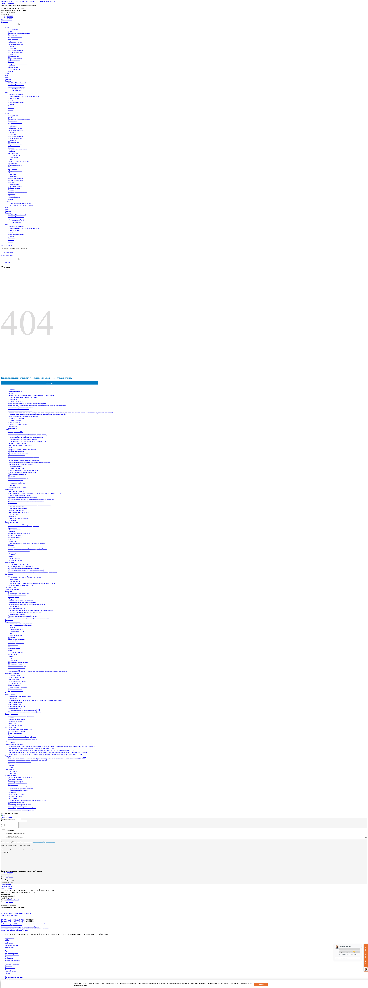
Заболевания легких (15, 704)
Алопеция (11, 547)
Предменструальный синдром (18, 790)
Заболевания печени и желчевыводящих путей (23, 461)
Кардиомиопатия (14, 581)
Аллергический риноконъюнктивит (20, 411)
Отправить (5, 852)
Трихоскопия (12, 528)
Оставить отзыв (6, 884)
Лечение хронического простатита (19, 762)
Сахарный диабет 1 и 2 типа (17, 783)
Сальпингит (12, 520)
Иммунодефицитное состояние (18, 564)
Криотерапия (12, 771)
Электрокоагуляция (14, 558)
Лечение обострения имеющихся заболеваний (23, 568)
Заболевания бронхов (15, 702)
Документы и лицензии (16, 94)
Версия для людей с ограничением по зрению (16, 913)
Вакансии (11, 106)
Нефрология (12, 48)
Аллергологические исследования (19, 203)
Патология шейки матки (16, 507)
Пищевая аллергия (14, 420)
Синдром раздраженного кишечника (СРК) (22, 472)
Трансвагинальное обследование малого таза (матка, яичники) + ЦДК (31, 748)
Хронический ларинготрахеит (18, 662)
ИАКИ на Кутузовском (16, 89)
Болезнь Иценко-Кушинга (16, 794)
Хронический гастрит (15, 480)
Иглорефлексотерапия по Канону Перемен (22, 737)
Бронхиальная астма (15, 391)
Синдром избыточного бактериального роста (23, 470)
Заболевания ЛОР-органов (17, 706)
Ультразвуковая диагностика (17, 150)
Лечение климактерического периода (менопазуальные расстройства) (31, 499)
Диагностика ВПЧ (14, 514)
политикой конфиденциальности (44, 842)
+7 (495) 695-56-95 (7, 16)
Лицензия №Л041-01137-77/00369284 (13, 919)
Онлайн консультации (15, 52)
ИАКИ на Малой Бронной (17, 83)
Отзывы (11, 104)
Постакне (11, 555)
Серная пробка (13, 654)
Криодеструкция (13, 553)
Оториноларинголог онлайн (17, 687)
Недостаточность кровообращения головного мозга (25, 612)
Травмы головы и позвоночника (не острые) (22, 616)
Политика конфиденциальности (11, 925)
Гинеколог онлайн (14, 679)
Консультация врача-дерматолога (19, 524)
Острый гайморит (14, 641)
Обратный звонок (6, 20)
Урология (11, 66)
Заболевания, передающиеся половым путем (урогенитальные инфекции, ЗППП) (35, 493)
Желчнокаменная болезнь (16, 455)
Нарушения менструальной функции (20, 789)
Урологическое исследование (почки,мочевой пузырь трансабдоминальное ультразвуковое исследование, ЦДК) (45, 754)
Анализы (8, 73)
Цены (6, 75)
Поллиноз (11, 390)
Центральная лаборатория (16, 87)
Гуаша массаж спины (15, 735)
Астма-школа (12, 428)
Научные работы (13, 98)
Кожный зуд (12, 723)
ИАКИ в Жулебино (14, 91)
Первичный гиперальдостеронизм (19, 804)
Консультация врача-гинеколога (18, 491)
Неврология (12, 46)
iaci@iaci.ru (9, 877)
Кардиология (12, 41)
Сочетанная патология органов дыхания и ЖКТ (24, 710)
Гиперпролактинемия (15, 796)
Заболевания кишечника (16, 459)
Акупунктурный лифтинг (16, 731)
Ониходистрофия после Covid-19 (19, 533)
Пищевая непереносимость (17, 468)
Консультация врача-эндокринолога (20, 777)
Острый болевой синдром (16, 614)
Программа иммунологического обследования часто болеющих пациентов (32, 572)
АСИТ (10, 117)
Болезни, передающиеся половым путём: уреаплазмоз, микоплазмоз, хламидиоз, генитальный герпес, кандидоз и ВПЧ (47, 758)
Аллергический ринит (15, 629)
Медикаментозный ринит (16, 639)
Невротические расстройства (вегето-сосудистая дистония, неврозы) (30, 610)
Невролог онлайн (14, 685)
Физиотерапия (13, 67)
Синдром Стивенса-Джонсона (18, 424)
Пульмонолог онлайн (15, 689)
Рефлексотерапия (14, 60)
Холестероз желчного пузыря (18, 478)
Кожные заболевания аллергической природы (23, 416)
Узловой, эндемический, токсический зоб (22, 808)
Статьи (10, 100)
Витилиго (11, 532)
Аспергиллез (12, 698)
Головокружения (13, 597)
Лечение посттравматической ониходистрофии (23, 526)
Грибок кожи (12, 541)
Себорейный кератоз (15, 537)
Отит (10, 650)
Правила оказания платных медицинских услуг (24, 96)
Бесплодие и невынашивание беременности (22, 497)
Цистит (10, 767)
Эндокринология (14, 69)
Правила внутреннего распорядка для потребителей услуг (20, 927)
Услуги (7, 27)
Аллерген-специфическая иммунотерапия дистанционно (27, 434)
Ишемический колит (15, 466)
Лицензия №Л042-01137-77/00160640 (13, 921)
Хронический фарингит (16, 670)
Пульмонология (13, 56)
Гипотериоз (12, 792)
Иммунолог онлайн (14, 683)
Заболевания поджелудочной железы (20, 464)
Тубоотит (11, 658)
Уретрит (11, 766)
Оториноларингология (15, 50)
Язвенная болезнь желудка (17, 487)
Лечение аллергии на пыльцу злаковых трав (22, 439)
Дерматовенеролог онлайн (17, 681)
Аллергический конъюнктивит (18, 409)
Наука (7, 92)
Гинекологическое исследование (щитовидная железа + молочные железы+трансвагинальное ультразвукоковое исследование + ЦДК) (52, 746)
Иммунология (13, 39)
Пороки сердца (13, 579)
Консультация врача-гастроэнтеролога (20, 445)
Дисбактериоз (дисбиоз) (16, 451)
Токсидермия (12, 426)
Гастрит (11, 447)
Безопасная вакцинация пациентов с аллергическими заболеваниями (31, 395)
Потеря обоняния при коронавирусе (20, 626)
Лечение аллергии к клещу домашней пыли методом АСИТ (28, 436)
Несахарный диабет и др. (16, 802)
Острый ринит (13, 645)
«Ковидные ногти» (14, 530)
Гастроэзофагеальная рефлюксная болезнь (22, 449)
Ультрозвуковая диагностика (17, 64)
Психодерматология (15, 58)
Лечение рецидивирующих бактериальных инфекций (26, 570)
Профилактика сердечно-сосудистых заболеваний (24, 578)
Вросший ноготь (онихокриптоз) (19, 551)
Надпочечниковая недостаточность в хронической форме (27, 800)
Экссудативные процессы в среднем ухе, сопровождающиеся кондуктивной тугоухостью (37, 672)
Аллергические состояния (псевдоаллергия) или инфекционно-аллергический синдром (37, 405)
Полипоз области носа (15, 652)
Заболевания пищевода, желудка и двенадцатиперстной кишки (29, 462)
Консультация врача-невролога (18, 593)
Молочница (12, 516)
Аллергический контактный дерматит (20, 407)
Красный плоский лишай (16, 719)
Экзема (10, 539)
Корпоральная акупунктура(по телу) (20, 729)
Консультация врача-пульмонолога (19, 696)
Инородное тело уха (15, 635)
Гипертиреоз (12, 798)
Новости (11, 108)
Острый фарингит (14, 649)
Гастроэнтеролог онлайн (16, 677)
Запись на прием (6, 245)
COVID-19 (11, 71)
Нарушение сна (13, 606)
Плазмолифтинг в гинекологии (18, 518)
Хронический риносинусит (17, 666)
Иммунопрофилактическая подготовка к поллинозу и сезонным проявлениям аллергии (37, 414)
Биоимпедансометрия (15, 781)
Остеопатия (12, 54)
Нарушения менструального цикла (19, 495)
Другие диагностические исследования (21, 205)
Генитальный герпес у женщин (18, 512)
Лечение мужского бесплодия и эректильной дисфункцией (27, 760)
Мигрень (11, 599)
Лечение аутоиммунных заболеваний (20, 566)
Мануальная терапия (15, 43)
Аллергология (13, 29)
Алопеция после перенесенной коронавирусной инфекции (27, 549)
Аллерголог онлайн (14, 675)
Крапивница (12, 399)
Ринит (10, 393)
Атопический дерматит (16, 401)
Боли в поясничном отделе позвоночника (22, 602)
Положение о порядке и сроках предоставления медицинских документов (25, 929)
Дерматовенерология (15, 37)
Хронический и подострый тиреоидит (21, 810)
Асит (10, 31)
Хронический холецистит (16, 484)
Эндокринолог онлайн (15, 691)
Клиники (8, 81)
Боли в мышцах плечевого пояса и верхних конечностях (26, 604)
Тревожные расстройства (16, 608)
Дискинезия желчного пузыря (18, 453)
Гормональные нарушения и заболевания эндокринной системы (29, 505)
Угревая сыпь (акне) (15, 560)
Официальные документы (9, 915)
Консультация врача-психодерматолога (21, 716)
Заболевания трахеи (14, 708)
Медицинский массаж (15, 44)
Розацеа (11, 556)
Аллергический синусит (16, 631)
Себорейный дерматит (15, 535)
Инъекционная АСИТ (15, 432)
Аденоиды (11, 627)
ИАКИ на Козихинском (16, 85)
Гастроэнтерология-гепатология (19, 33)
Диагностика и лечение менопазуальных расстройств (26, 501)
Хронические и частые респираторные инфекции (24, 712)
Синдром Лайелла (14, 422)
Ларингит (11, 637)
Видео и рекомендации (16, 102)
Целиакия (11, 485)
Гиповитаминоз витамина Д (17, 787)
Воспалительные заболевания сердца (20, 585)
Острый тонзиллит (14, 647)
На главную (49, 383)
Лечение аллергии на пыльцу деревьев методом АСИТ (26, 438)
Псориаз (11, 545)
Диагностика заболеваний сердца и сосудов (22, 576)
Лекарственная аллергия (16, 418)
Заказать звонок (6, 875)
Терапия (11, 62)
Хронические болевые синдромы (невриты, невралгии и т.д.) (28, 618)
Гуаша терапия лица (15, 733)
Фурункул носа (13, 660)
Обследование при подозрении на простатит (23, 764)
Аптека (10, 110)
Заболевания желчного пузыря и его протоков (23, 457)
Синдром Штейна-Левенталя (17, 806)
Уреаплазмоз (12, 503)
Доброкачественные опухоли (17, 508)
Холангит (11, 476)
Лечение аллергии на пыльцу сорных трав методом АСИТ (27, 441)
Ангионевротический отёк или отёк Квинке (22, 397)
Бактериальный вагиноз (16, 510)
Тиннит (11, 656)
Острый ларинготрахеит (16, 643)
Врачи (7, 77)
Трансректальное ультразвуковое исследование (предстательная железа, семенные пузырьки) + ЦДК (41, 750)
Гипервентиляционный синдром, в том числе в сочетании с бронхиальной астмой (35, 700)
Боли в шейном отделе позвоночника (20, 601)
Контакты (8, 79)
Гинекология (12, 35)
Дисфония (11, 633)
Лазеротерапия (13, 773)
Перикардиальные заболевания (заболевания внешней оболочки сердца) (32, 583)
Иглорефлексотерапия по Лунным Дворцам (22, 739)
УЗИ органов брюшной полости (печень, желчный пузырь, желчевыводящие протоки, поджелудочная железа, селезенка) (48, 752)
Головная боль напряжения (17, 595)
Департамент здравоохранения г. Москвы (14, 931)
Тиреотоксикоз (13, 785)
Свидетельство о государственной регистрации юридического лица (23, 923)
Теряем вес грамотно (15, 779)
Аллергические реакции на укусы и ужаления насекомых (27, 403)
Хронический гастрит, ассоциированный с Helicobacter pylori (28, 482)
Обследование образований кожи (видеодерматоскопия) (26, 543)
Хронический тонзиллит (16, 668)
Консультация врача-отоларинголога (20, 624)
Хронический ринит (15, 664)
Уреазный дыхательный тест (17, 474)
